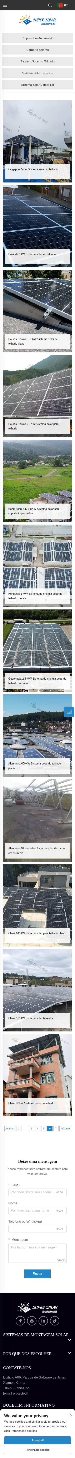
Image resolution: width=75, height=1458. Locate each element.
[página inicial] (37, 19)
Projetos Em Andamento (38, 38)
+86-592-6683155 (16, 1388)
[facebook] (20, 1320)
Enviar (37, 1274)
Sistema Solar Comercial (37, 84)
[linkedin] (43, 1320)
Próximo (65, 1128)
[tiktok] (54, 1320)
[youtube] (31, 1320)
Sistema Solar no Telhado (37, 61)
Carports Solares (37, 49)
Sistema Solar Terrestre (37, 73)
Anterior (9, 1128)
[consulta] (69, 712)
